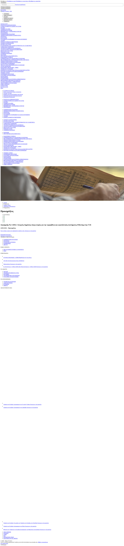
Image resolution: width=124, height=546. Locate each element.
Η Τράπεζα (6, 90)
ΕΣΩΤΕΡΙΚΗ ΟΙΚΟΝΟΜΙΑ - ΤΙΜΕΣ (9, 67)
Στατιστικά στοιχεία (7, 95)
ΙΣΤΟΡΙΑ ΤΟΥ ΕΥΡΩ (6, 44)
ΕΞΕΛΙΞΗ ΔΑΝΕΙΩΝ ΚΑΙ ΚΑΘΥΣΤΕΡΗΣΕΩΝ (12, 71)
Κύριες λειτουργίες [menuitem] (8, 15)
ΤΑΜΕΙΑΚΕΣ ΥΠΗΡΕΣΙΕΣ (7, 47)
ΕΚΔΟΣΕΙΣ (3, 54)
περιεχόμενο (22, 1)
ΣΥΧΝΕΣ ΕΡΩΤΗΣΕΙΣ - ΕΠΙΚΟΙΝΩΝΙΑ (10, 81)
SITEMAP (5, 533)
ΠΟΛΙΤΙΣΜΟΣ (4, 32)
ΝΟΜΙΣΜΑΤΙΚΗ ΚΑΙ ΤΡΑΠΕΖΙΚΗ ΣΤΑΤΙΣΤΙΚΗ (13, 58)
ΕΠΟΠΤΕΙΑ (4, 36)
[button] (20, 4)
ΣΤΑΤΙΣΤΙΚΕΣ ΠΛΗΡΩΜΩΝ (8, 63)
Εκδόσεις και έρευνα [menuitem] (8, 18)
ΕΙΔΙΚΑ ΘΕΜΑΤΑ (5, 84)
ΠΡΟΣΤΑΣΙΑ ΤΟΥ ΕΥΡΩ (7, 50)
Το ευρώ (5, 93)
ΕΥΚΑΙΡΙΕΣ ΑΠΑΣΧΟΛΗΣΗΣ (8, 75)
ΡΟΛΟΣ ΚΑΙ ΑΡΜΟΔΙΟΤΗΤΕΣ (8, 25)
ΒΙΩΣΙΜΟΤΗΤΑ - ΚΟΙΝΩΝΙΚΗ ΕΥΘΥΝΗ (11, 31)
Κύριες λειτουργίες (7, 91)
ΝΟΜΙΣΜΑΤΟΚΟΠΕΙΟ (6, 53)
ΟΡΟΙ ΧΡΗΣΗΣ (7, 532)
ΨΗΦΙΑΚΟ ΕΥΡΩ (5, 52)
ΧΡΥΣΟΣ (5, 271)
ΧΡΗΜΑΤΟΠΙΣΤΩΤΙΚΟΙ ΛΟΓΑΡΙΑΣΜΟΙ (11, 62)
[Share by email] (4, 220)
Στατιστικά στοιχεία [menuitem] (8, 19)
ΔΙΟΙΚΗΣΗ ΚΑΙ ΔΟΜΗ (6, 30)
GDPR (5, 534)
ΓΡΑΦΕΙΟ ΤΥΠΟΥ (5, 72)
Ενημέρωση (6, 97)
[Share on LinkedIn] (4, 217)
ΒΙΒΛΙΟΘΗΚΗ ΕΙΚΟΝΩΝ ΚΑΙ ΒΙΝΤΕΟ (11, 80)
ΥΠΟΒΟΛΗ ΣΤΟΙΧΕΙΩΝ (7, 68)
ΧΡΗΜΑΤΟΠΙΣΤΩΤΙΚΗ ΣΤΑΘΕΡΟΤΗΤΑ (11, 35)
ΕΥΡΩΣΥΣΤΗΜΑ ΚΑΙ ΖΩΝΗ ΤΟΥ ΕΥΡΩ (11, 26)
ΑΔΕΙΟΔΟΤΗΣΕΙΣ (7, 283)
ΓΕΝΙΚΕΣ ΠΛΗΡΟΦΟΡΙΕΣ (7, 43)
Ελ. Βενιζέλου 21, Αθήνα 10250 (25, 266)
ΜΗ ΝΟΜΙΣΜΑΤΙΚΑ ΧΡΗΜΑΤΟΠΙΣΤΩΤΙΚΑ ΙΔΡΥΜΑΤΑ (15, 59)
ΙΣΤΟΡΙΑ (3, 27)
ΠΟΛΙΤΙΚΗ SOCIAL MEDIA (10, 538)
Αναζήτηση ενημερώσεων (9, 206)
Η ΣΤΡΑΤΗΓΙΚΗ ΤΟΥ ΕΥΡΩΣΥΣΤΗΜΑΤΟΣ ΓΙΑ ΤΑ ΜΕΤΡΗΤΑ (16, 45)
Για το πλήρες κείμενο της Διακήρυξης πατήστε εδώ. (18, 230)
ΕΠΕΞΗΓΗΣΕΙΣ (4, 77)
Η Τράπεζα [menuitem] (6, 13)
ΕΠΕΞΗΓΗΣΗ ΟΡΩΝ (8, 537)
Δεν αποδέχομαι (4, 543)
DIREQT (5, 285)
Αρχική (5, 202)
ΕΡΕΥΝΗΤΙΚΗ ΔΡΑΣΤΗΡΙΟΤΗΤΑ (9, 56)
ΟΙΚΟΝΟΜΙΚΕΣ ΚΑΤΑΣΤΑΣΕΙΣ (9, 83)
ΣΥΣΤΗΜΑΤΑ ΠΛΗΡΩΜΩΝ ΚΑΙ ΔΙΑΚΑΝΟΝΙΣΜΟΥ (14, 39)
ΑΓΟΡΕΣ (3, 40)
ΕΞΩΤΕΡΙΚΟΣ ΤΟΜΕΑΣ (7, 57)
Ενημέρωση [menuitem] (6, 21)
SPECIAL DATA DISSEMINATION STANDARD (12, 65)
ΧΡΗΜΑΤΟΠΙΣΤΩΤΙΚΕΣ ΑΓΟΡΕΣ (9, 61)
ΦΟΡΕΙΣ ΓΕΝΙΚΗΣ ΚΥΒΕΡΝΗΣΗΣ (9, 41)
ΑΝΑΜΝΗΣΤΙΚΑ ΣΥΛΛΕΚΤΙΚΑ (11, 275)
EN (3, 10)
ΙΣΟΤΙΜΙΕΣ (6, 274)
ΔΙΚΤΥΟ (5, 244)
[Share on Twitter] (4, 216)
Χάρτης (12, 264)
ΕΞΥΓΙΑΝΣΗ (4, 38)
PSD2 (4, 250)
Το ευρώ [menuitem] (5, 16)
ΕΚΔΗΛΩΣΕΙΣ (4, 76)
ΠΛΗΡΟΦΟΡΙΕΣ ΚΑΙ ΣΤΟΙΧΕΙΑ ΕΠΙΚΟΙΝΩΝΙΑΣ (13, 79)
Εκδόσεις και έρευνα (8, 94)
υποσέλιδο (34, 1)
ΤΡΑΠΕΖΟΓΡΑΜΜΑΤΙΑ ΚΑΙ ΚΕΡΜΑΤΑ (11, 48)
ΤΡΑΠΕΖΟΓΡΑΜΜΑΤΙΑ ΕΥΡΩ (11, 273)
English (4, 85)
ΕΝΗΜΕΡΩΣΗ (7, 243)
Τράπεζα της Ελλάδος (22, 404)
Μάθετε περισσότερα (43, 542)
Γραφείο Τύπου (6, 205)
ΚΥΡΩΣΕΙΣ (6, 284)
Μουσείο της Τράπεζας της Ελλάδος (27, 529)
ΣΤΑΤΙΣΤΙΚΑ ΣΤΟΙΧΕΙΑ (9, 242)
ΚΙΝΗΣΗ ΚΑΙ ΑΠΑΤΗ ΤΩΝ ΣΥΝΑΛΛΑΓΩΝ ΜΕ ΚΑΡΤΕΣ (15, 70)
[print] (4, 221)
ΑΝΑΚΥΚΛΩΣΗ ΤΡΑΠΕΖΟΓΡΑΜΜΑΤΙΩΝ (11, 49)
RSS (4, 535)
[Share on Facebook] (4, 219)
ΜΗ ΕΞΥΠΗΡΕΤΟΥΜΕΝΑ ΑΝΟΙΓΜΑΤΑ (13, 249)
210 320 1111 (13, 260)
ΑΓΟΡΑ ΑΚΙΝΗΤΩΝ (6, 66)
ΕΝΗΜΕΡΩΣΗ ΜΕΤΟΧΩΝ (7, 74)
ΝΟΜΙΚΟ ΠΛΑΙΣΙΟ (5, 29)
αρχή (11, 1)
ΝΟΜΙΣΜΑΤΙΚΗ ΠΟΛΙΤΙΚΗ (8, 34)
